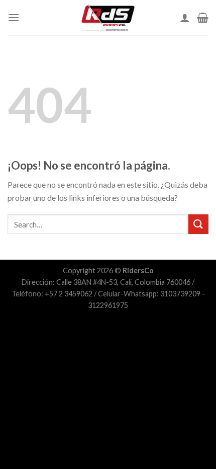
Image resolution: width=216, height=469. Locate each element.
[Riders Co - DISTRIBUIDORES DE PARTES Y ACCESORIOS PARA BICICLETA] (108, 17)
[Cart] (202, 18)
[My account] (185, 18)
